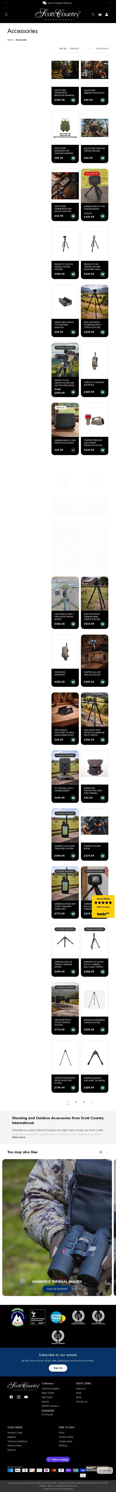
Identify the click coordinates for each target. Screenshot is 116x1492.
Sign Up (58, 1368)
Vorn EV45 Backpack (60, 673)
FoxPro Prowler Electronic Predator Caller (93, 442)
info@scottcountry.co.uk (66, 1486)
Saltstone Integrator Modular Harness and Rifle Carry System (64, 95)
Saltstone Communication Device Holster (63, 208)
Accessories (48, 1410)
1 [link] (67, 1102)
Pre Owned (47, 1414)
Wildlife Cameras (50, 1406)
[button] (6, 14)
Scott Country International (61, 1489)
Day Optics (47, 1397)
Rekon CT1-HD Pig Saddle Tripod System (64, 266)
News (79, 1397)
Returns (12, 1450)
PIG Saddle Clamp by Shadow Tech (93, 502)
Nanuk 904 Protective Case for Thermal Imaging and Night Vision (94, 793)
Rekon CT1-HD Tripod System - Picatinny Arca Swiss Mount (92, 268)
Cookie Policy (65, 1441)
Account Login (15, 1432)
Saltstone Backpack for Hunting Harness (64, 150)
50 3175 (51, 1486)
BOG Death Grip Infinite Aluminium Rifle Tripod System (94, 734)
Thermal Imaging (50, 1388)
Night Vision (48, 1393)
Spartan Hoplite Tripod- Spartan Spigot (63, 964)
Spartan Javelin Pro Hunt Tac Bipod (94, 1079)
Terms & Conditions (17, 1441)
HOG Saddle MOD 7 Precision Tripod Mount (64, 616)
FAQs (61, 1432)
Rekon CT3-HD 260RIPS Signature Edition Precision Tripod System (64, 384)
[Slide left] (100, 1152)
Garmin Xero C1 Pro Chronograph (94, 207)
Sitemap (63, 1445)
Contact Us (81, 1401)
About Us (80, 1388)
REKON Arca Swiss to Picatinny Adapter (64, 324)
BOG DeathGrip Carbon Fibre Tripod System (92, 616)
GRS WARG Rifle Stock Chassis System (63, 1022)
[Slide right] (106, 1152)
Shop (78, 1393)
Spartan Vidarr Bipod (92, 847)
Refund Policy (15, 1445)
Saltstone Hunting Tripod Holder (94, 149)
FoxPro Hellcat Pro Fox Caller (92, 673)
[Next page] (92, 1102)
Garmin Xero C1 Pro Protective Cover (65, 441)
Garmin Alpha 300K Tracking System (65, 847)
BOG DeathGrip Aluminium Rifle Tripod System (92, 324)
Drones (45, 1401)
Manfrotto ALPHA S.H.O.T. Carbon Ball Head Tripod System (93, 966)
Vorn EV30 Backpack (60, 502)
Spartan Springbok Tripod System (94, 1021)
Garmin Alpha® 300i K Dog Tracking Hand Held (65, 906)
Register (12, 1437)
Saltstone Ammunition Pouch (94, 91)
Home (10, 40)
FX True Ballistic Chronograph (64, 789)
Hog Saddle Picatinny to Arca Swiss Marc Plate (64, 732)
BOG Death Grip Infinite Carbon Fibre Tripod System (92, 563)
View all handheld (57, 1289)
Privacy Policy (66, 1437)
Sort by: (63, 48)
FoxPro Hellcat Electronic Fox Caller (63, 561)
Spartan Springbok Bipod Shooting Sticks (65, 1080)
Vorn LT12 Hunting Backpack (94, 383)
